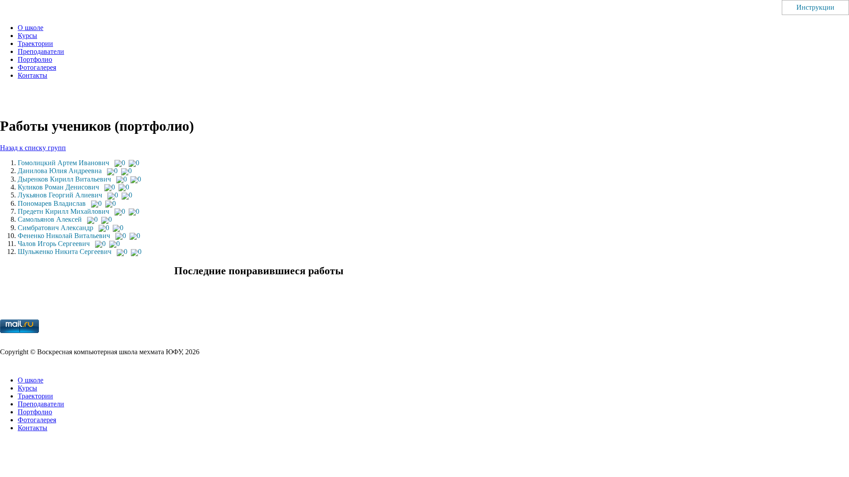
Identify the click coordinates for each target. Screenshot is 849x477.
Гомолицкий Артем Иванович (63, 163)
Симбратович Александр (55, 227)
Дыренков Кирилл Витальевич (64, 179)
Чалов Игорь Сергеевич (54, 243)
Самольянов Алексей (50, 219)
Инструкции (815, 7)
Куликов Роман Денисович (58, 187)
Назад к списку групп (33, 147)
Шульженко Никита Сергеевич (64, 251)
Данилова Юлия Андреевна (60, 170)
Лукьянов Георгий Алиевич (60, 195)
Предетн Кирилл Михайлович (63, 211)
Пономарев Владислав (52, 203)
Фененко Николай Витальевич (64, 235)
